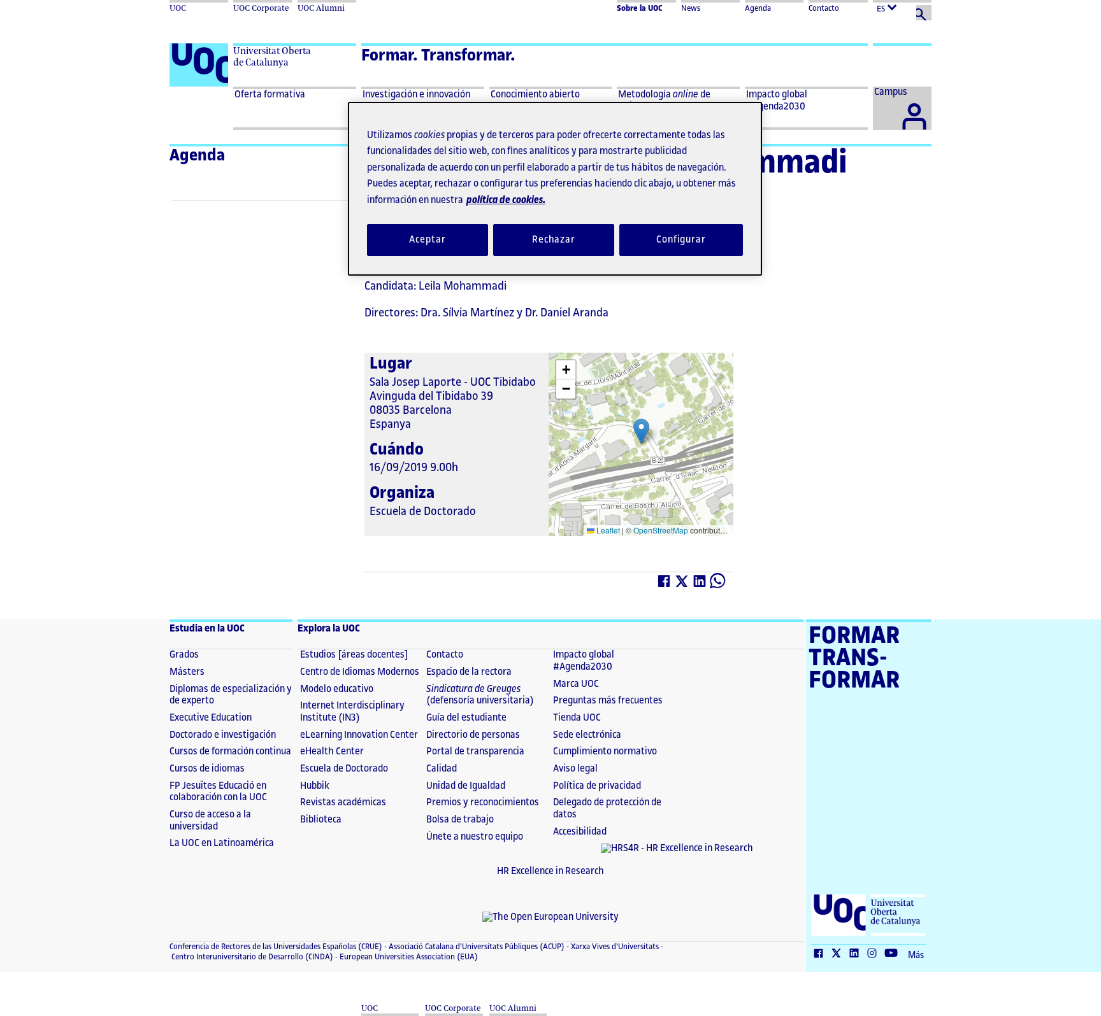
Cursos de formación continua (230, 751)
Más (916, 955)
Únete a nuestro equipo (474, 836)
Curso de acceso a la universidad (210, 820)
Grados (184, 654)
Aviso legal (575, 768)
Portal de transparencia (475, 751)
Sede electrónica (587, 735)
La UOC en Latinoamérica (221, 843)
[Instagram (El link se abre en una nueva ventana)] (874, 954)
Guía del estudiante (466, 717)
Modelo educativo (336, 689)
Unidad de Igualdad (465, 785)
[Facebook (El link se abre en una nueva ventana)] (664, 583)
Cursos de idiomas (207, 768)
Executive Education (210, 717)
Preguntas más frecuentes (608, 700)
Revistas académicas (343, 802)
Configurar (681, 239)
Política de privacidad (597, 785)
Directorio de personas (473, 735)
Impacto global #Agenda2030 (583, 660)
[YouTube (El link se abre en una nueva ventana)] (894, 954)
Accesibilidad (580, 831)
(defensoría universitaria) (480, 695)
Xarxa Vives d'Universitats (614, 946)
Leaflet (607, 530)
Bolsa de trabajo (460, 819)
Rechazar (553, 239)
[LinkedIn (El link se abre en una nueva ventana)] (700, 583)
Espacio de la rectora (469, 672)
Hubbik (314, 785)
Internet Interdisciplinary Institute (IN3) (352, 711)
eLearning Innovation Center (359, 735)
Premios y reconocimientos (482, 802)
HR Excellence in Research (550, 871)
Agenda (758, 8)
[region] (555, 189)
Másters (187, 672)
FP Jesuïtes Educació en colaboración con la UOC (218, 791)
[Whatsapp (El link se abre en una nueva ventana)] (718, 583)
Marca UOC (576, 684)
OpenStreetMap (660, 530)
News (690, 8)
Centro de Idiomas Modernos (359, 672)
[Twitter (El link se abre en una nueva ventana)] (682, 583)
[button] (641, 431)
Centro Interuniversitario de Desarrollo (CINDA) (251, 956)
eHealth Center (332, 751)
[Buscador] (924, 12)
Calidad (441, 768)
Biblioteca (321, 819)
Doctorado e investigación (222, 735)
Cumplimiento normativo (605, 751)
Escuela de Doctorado (344, 768)
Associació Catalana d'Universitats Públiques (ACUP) (476, 946)
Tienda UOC (577, 717)
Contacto (824, 8)
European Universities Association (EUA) (408, 956)
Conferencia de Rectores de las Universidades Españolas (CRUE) (275, 946)
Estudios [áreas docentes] (354, 654)
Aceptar (427, 239)
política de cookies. (505, 200)
